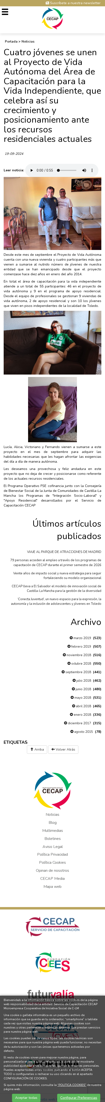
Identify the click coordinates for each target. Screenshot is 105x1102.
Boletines (52, 838)
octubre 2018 (81, 663)
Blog (53, 822)
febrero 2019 (81, 646)
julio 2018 (83, 681)
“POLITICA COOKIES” (71, 1085)
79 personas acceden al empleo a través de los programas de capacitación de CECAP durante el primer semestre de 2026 (55, 562)
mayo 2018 (82, 698)
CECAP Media (52, 878)
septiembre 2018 (78, 672)
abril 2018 (83, 706)
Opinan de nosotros (52, 870)
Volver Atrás (65, 749)
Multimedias (52, 830)
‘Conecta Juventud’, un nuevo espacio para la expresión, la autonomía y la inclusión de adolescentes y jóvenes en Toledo (56, 601)
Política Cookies (52, 862)
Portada (11, 41)
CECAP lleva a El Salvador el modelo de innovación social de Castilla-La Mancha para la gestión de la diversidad (56, 588)
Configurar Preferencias (78, 1097)
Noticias (27, 41)
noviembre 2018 (78, 655)
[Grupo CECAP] (52, 18)
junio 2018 (83, 689)
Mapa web (52, 886)
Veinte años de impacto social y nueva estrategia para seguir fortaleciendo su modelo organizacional (57, 575)
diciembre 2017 (79, 723)
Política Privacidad (52, 854)
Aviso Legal (52, 846)
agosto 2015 (83, 732)
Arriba (38, 749)
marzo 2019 (82, 638)
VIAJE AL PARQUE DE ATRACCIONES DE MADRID (64, 552)
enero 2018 (82, 715)
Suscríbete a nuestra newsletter (75, 3)
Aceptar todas (26, 1097)
